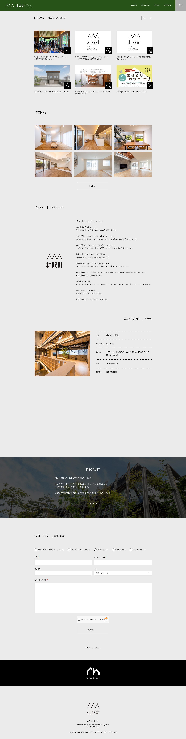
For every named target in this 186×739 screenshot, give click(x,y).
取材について (120, 550)
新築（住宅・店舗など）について (51, 550)
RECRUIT (167, 5)
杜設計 (19, 5)
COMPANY (145, 5)
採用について (103, 550)
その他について (139, 550)
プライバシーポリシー (93, 648)
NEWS (156, 5)
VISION (134, 5)
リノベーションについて (80, 550)
